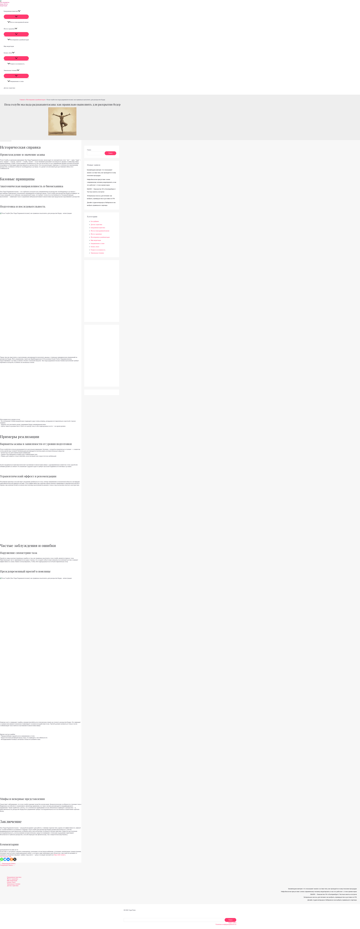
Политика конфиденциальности (225, 924)
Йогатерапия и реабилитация (19, 40)
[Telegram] (5, 859)
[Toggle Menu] (16, 17)
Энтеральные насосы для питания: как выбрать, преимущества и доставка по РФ (330, 897)
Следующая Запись (7, 865)
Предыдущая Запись (8, 863)
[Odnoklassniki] (11, 859)
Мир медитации (9, 46)
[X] (14, 859)
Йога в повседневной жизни (19, 22)
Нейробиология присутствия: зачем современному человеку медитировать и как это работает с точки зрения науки (101, 182)
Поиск (89, 150)
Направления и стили (17, 81)
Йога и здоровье (9, 29)
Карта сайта (232, 923)
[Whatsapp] (1, 859)
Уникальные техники (10, 70)
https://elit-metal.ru (60, 855)
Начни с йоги (8, 53)
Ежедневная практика (11, 11)
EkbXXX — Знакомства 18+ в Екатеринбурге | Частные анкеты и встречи (333, 894)
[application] (19, 11)
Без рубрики (95, 221)
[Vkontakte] (8, 859)
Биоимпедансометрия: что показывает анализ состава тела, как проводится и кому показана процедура (101, 172)
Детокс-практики (9, 88)
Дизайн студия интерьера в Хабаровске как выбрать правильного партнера (332, 900)
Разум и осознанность (17, 64)
